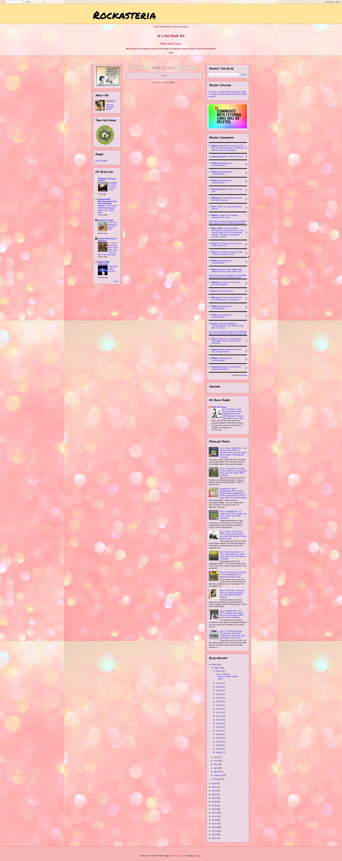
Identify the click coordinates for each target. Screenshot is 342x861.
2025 (214, 783)
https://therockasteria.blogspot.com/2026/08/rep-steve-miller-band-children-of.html (227, 276)
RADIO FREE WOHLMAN (103, 263)
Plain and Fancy (171, 43)
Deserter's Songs (105, 220)
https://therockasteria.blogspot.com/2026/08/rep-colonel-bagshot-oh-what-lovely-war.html (227, 333)
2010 (214, 838)
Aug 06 (219, 734)
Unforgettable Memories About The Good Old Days (107, 201)
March (217, 772)
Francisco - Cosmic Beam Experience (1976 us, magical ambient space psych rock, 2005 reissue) (227, 94)
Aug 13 (219, 712)
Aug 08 (219, 727)
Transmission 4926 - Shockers (113, 268)
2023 (214, 791)
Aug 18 (219, 694)
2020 (214, 802)
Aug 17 (219, 698)
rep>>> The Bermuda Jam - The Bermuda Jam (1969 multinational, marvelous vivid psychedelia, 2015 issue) (232, 634)
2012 (214, 831)
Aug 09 (219, 723)
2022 (214, 794)
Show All (116, 281)
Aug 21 (219, 683)
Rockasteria (124, 14)
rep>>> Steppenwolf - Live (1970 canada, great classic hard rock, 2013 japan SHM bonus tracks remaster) (231, 614)
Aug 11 (219, 716)
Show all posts (168, 68)
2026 (214, 665)
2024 (214, 787)
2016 (214, 816)
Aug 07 (219, 731)
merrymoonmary (178, 856)
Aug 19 (219, 690)
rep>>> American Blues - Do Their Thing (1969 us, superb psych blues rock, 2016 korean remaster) (233, 555)
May (216, 764)
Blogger (198, 856)
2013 (214, 827)
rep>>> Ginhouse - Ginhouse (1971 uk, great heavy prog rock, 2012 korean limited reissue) (232, 593)
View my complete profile (110, 107)
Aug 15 (219, 705)
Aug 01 (219, 752)
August (217, 668)
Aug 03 (219, 745)
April (216, 768)
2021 (214, 798)
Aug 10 (219, 720)
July (216, 757)
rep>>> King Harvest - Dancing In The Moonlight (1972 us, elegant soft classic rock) (233, 574)
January (217, 779)
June (216, 761)
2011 (214, 834)
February (218, 775)
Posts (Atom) (169, 82)
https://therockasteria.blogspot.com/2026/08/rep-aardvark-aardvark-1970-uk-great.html (227, 222)
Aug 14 (219, 709)
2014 (214, 824)
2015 (214, 820)
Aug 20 (219, 687)
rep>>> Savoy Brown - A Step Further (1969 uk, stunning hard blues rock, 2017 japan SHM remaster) (233, 471)
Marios (112, 101)
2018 (214, 809)
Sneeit (244, 375)
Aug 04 (219, 742)
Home (164, 75)
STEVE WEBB (101, 161)
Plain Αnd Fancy (219, 407)
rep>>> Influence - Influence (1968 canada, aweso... (227, 676)
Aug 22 (219, 671)
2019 (214, 805)
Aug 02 (219, 749)
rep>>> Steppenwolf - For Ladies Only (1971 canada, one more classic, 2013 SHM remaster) (233, 514)
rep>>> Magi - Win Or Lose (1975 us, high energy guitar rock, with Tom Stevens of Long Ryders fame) (233, 534)
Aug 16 (219, 701)
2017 (214, 813)
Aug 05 (219, 738)
